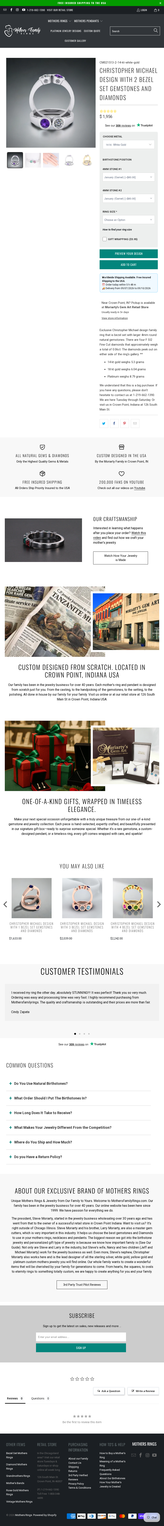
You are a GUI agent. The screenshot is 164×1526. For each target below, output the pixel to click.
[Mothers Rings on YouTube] (23, 10)
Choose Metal (112, 136)
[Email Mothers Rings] (4, 10)
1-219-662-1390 (36, 10)
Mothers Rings (23, 1515)
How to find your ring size (117, 229)
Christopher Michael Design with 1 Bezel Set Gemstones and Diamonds (31, 927)
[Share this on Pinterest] (124, 423)
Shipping (73, 1466)
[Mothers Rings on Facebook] (11, 10)
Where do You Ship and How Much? (43, 1142)
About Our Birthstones (112, 1478)
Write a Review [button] (145, 1391)
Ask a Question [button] (111, 1391)
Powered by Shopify (44, 1515)
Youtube (139, 488)
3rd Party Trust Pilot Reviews (82, 1285)
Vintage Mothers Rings (19, 1501)
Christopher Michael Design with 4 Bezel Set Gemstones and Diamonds (133, 927)
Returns (72, 1471)
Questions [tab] (37, 1398)
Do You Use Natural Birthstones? (41, 1083)
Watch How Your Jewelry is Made (120, 558)
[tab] (15, 160)
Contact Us (74, 1462)
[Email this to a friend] (135, 423)
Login (144, 10)
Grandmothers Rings (18, 1475)
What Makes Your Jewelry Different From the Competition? (62, 1127)
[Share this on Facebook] (114, 423)
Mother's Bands (15, 1483)
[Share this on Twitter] (104, 423)
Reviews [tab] (12, 1398)
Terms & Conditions (79, 1487)
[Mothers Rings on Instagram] (17, 10)
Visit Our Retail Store (60, 10)
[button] (60, 21)
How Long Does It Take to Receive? (43, 1113)
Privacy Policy (76, 1483)
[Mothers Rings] (22, 31)
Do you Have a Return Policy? (38, 1157)
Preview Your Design (129, 253)
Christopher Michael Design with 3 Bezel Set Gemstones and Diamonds (82, 927)
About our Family (78, 1458)
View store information (115, 318)
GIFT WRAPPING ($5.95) (123, 239)
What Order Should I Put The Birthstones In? (50, 1098)
